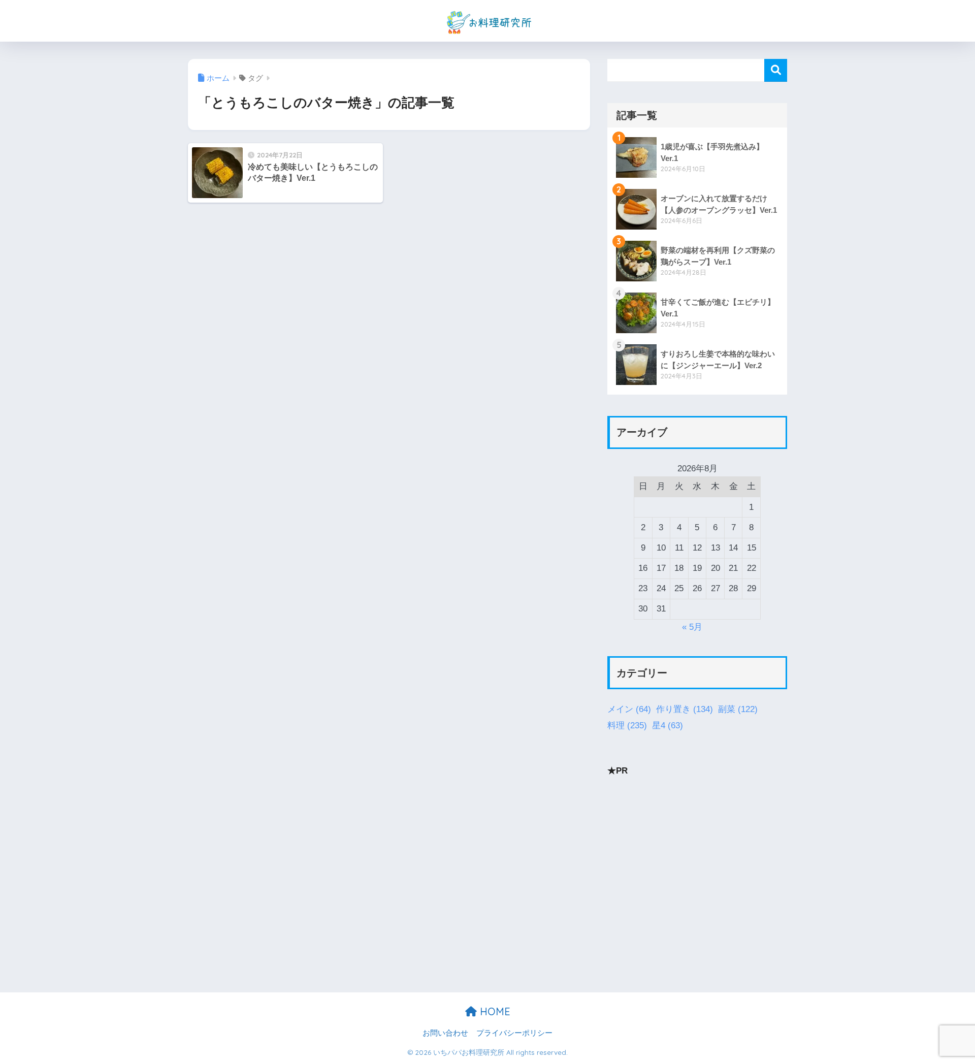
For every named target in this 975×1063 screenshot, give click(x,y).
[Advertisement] (697, 858)
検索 (775, 70)
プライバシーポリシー (514, 1033)
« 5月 (692, 627)
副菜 (738, 709)
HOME (493, 1011)
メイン (629, 709)
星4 (667, 725)
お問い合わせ (445, 1033)
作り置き (684, 709)
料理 (627, 725)
